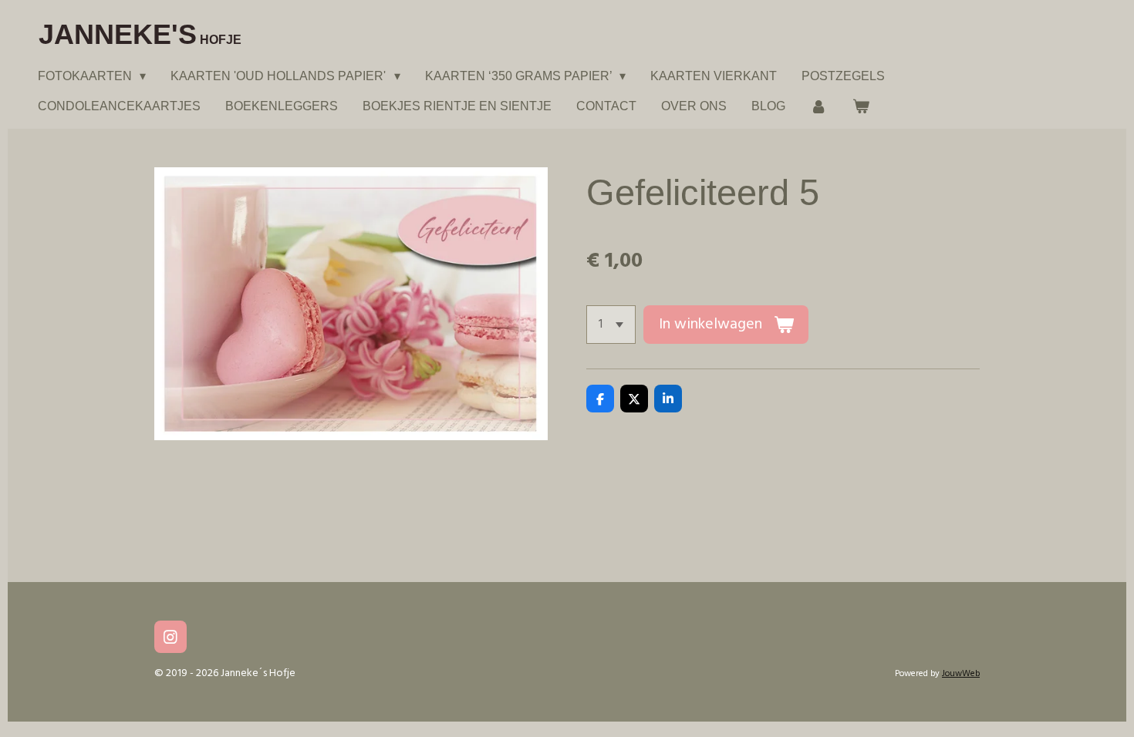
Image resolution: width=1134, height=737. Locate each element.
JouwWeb (961, 674)
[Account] (818, 106)
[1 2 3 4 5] (611, 324)
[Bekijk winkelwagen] (860, 106)
